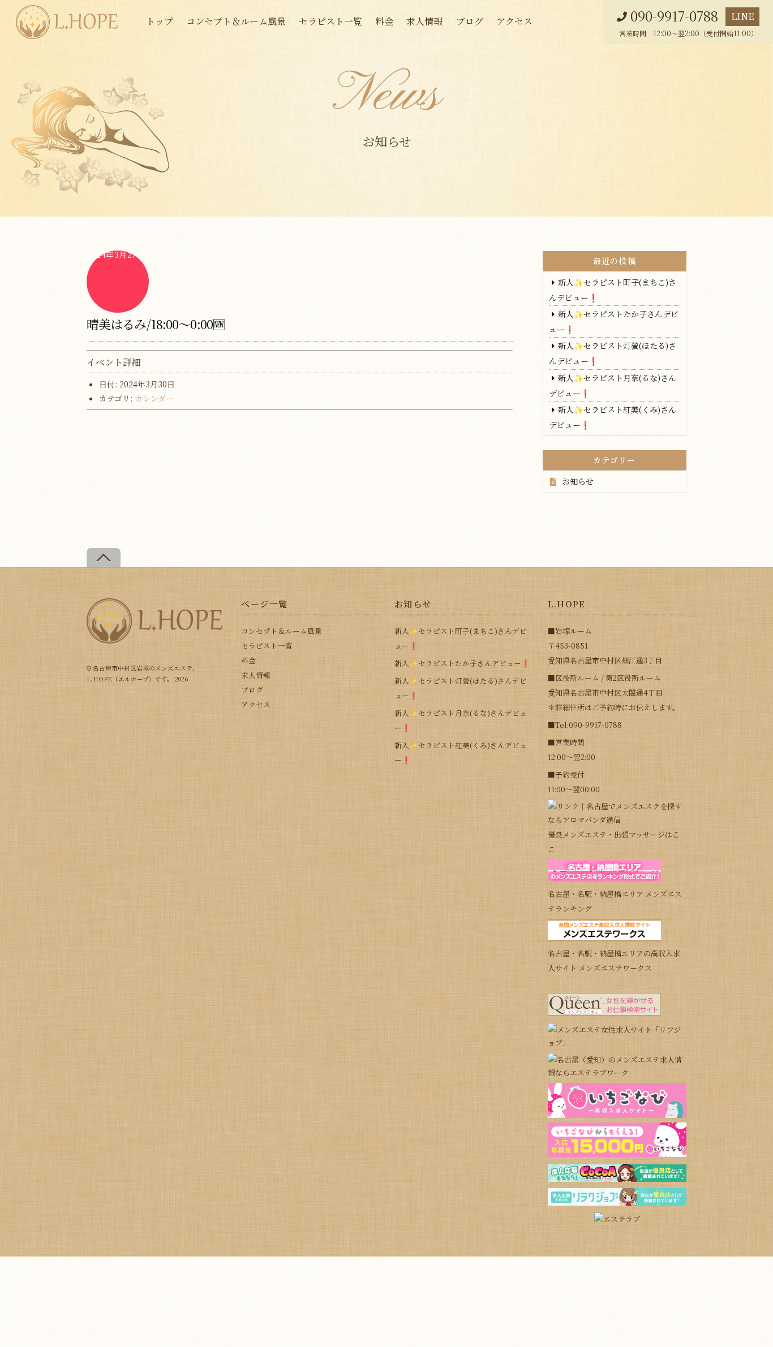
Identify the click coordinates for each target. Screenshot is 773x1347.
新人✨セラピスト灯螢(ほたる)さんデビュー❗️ (460, 688)
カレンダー (154, 398)
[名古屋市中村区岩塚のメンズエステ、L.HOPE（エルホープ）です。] (154, 638)
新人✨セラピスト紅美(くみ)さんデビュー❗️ (460, 752)
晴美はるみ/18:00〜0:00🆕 (156, 324)
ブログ (469, 21)
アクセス (514, 21)
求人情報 (424, 21)
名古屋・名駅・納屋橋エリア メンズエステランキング (615, 901)
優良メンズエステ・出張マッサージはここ (614, 841)
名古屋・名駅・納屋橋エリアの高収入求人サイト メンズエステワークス (614, 960)
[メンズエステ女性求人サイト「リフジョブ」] (617, 1042)
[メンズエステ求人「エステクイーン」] (604, 1012)
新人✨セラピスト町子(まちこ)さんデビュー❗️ (460, 638)
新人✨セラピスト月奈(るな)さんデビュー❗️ (460, 720)
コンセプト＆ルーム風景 (236, 21)
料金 (384, 21)
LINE (742, 16)
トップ (159, 21)
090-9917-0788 (674, 16)
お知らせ (578, 481)
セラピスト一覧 (330, 21)
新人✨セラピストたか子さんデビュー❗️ (462, 663)
